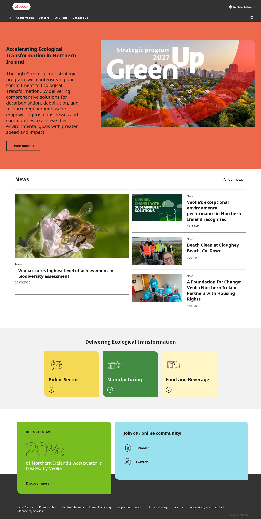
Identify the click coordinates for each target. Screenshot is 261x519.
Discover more (37, 483)
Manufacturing (124, 379)
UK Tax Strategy (158, 507)
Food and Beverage (187, 379)
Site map (179, 507)
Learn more (21, 146)
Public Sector (63, 379)
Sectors (44, 17)
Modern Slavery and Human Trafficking (86, 507)
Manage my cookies (30, 511)
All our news (233, 179)
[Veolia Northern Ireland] (21, 6)
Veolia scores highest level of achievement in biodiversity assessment (65, 273)
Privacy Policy (47, 507)
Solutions (61, 17)
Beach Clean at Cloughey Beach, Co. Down (213, 247)
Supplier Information (129, 507)
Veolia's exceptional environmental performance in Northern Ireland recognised (214, 210)
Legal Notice (25, 507)
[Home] (9, 18)
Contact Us (80, 17)
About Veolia (25, 17)
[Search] (252, 17)
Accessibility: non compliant (207, 507)
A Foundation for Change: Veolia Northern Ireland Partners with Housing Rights (214, 290)
